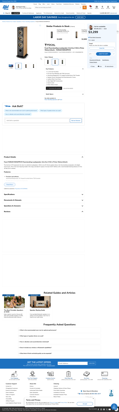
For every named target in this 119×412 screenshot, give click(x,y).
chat (111, 13)
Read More (9, 184)
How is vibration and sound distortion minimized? (17, 114)
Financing (83, 4)
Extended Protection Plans (60, 394)
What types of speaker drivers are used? (50, 110)
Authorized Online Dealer (36, 390)
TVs (48, 13)
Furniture (28, 13)
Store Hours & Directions (90, 391)
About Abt (33, 384)
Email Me (101, 48)
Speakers (19, 21)
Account (56, 386)
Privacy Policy (63, 402)
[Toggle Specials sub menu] (92, 13)
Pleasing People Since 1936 (9, 1)
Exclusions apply (51, 365)
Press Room (33, 396)
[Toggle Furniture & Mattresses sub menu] (34, 13)
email (115, 13)
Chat (81, 394)
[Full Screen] (41, 59)
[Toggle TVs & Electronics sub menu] (53, 13)
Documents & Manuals (95, 60)
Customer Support (11, 384)
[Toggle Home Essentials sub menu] (75, 13)
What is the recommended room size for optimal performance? (21, 110)
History (31, 386)
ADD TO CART (103, 54)
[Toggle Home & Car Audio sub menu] (64, 13)
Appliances (39, 13)
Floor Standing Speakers (28, 21)
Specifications (105, 60)
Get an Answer (75, 120)
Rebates (77, 4)
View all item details (68, 88)
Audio (59, 13)
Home (70, 13)
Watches (80, 13)
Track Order (59, 4)
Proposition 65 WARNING (21, 188)
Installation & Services (68, 4)
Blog (40, 4)
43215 (93, 40)
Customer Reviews (34, 394)
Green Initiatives (10, 392)
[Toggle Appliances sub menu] (42, 13)
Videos (52, 4)
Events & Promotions (11, 390)
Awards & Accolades (35, 388)
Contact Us (8, 386)
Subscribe (92, 363)
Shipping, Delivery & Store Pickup (62, 388)
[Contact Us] (90, 29)
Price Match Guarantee (59, 390)
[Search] (85, 7)
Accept (85, 404)
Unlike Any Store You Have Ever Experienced (105, 1)
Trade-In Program (10, 394)
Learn (48, 4)
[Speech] (80, 7)
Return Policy (57, 396)
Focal (60, 99)
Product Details (93, 62)
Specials (89, 13)
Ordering (56, 384)
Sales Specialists (34, 392)
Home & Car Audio (11, 21)
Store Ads (8, 396)
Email (105, 28)
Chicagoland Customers (12, 388)
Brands (35, 4)
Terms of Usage (54, 402)
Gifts (43, 4)
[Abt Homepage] (5, 7)
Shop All (7, 13)
